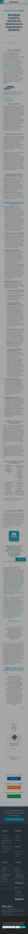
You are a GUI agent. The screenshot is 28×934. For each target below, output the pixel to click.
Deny (18, 927)
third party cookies (18, 923)
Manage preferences (9, 927)
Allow (23, 927)
